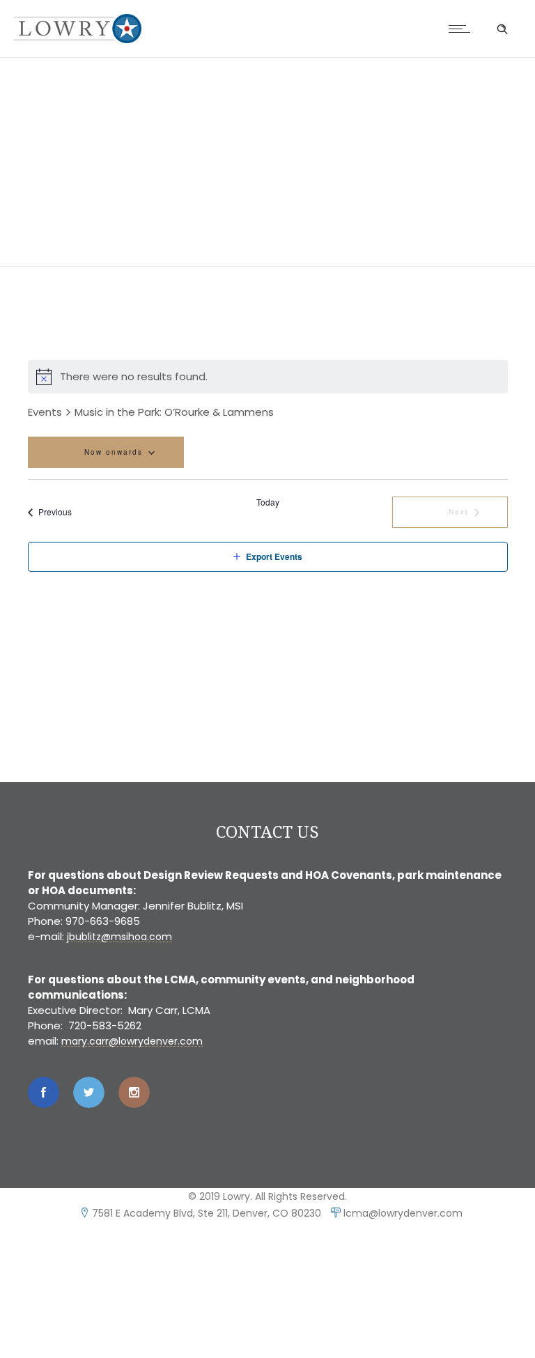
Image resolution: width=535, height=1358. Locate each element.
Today (267, 502)
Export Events (274, 556)
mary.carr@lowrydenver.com (132, 1041)
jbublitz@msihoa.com (119, 937)
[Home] (77, 39)
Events (45, 412)
